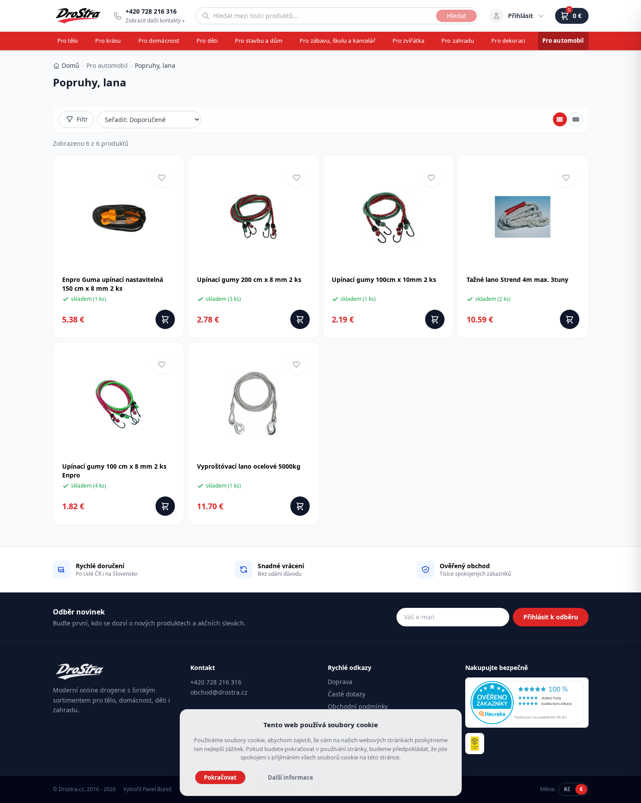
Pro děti (207, 40)
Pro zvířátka (409, 40)
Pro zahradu (457, 40)
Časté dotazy (346, 694)
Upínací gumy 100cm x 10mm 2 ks (384, 279)
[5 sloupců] (576, 119)
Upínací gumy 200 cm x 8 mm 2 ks (249, 279)
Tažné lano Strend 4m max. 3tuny (517, 279)
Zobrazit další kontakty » (155, 20)
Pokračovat (220, 777)
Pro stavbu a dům (258, 40)
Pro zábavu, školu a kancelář (337, 40)
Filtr (82, 119)
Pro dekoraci (508, 40)
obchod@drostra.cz (219, 692)
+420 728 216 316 (215, 682)
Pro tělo (67, 40)
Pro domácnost (159, 40)
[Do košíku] (165, 319)
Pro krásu (108, 40)
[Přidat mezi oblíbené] (161, 177)
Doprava (340, 681)
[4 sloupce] (560, 119)
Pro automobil (563, 40)
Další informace (290, 777)
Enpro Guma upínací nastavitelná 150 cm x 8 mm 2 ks (112, 283)
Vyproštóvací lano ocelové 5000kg (248, 466)
